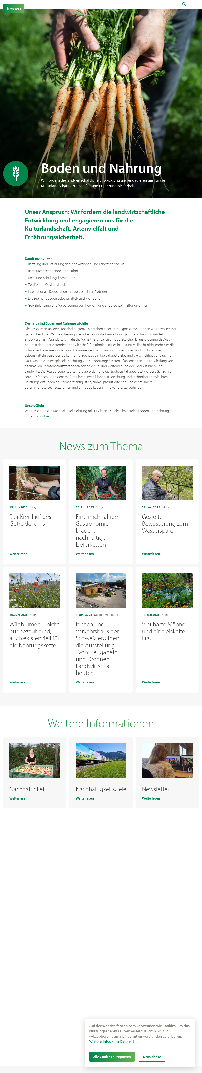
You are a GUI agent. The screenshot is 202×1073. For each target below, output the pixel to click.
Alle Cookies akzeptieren (112, 1056)
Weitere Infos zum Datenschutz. (115, 1041)
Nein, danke (152, 1056)
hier (47, 416)
